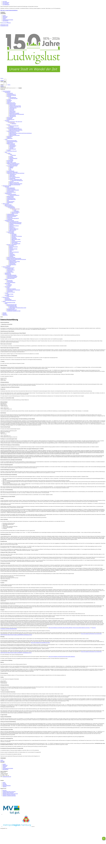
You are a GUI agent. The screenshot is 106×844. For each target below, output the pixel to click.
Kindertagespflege (10, 214)
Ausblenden (3, 12)
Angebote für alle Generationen (15, 223)
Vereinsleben (11, 233)
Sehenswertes (7, 283)
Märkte (6, 279)
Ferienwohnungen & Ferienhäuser (13, 289)
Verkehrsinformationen (13, 164)
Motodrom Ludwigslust (13, 228)
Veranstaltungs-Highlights (12, 276)
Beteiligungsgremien (11, 143)
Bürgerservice (7, 92)
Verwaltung (7, 120)
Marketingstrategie (10, 201)
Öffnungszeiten (10, 117)
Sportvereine (13, 234)
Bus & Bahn (11, 245)
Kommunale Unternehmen (12, 165)
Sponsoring (11, 181)
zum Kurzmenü (6, 3)
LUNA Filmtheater (12, 229)
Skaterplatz (11, 226)
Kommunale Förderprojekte (12, 172)
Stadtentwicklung (8, 193)
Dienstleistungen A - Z (11, 94)
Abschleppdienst (12, 115)
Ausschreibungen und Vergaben (13, 131)
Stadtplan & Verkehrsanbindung (13, 163)
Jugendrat (11, 147)
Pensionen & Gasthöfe (11, 288)
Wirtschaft (7, 186)
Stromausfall (11, 108)
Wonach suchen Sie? (4, 88)
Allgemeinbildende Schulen (12, 215)
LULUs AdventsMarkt (11, 282)
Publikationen (9, 270)
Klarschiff (9, 101)
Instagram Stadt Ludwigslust (8, 792)
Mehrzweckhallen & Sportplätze (15, 222)
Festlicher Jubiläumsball (14, 182)
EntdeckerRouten (10, 296)
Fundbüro (9, 99)
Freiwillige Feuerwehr (11, 257)
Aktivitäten (7, 295)
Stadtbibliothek (8, 273)
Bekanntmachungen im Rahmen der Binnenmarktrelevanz (20, 133)
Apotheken (11, 256)
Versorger (11, 253)
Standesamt (9, 100)
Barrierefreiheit (5, 20)
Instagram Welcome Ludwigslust (9, 794)
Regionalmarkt (10, 281)
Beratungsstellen (12, 260)
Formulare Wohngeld (13, 98)
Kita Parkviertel (12, 207)
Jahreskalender (12, 178)
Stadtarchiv (9, 137)
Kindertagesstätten (10, 206)
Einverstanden (3, 13)
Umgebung (9, 285)
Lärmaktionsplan (10, 197)
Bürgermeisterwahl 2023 (12, 304)
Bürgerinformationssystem (12, 141)
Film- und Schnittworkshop (14, 177)
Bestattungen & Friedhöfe (14, 113)
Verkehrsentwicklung (11, 198)
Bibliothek (5, 790)
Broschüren (13, 155)
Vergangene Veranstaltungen (17, 180)
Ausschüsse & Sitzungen (12, 151)
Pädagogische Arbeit (15, 208)
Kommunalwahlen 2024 (11, 305)
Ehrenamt (9, 265)
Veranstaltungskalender (11, 275)
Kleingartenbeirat (12, 148)
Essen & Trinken (10, 294)
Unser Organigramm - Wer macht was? (14, 121)
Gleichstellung (10, 136)
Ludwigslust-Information (9, 267)
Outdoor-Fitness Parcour (14, 225)
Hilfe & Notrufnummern (11, 103)
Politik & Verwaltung (6, 91)
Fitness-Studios (12, 227)
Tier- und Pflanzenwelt (15, 243)
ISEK (8, 200)
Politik (6, 139)
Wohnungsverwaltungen (14, 252)
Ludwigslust (9, 284)
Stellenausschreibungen (14, 125)
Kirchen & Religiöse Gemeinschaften (14, 258)
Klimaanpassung (8, 299)
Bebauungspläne (10, 196)
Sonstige (13, 240)
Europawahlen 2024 (11, 308)
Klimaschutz (7, 298)
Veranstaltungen (8, 274)
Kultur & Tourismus (6, 266)
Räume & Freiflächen (15, 212)
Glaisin (10, 154)
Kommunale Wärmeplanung (10, 300)
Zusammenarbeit (14, 213)
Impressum (5, 17)
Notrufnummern (12, 104)
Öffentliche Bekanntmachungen (13, 127)
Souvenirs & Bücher (11, 269)
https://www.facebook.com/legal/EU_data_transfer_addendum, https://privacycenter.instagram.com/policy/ (69, 627)
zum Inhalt (5, 1)
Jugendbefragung (12, 174)
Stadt (6, 152)
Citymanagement (10, 191)
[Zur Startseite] (33, 77)
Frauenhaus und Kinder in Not (15, 106)
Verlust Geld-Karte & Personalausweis (16, 114)
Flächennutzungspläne (11, 194)
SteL (10, 168)
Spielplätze (11, 224)
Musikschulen (9, 217)
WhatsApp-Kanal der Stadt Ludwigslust (10, 793)
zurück (1, 760)
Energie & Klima (6, 297)
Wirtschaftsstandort (11, 187)
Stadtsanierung (10, 202)
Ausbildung (11, 126)
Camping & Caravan (11, 291)
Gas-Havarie (11, 110)
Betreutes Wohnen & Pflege (14, 261)
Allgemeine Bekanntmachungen (15, 128)
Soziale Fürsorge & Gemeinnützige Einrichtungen (16, 259)
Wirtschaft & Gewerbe (7, 185)
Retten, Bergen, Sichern (15, 239)
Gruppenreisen (10, 290)
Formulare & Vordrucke (11, 95)
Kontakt (4, 15)
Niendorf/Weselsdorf (13, 158)
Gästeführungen (10, 268)
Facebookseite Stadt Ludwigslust (9, 791)
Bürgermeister (12, 122)
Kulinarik (6, 293)
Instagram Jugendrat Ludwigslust (9, 795)
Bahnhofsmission (12, 264)
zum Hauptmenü (6, 2)
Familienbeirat (12, 144)
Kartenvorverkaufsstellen (12, 277)
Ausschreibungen (12, 132)
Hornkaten (11, 157)
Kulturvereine (14, 235)
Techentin (11, 159)
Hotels (8, 287)
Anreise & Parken (10, 272)
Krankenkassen (12, 255)
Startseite (4, 312)
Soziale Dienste (14, 242)
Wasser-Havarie (12, 111)
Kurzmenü (5, 313)
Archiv (6, 303)
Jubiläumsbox (12, 175)
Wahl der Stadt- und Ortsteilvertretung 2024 (17, 307)
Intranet (4, 18)
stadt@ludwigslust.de (7, 776)
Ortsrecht (9, 150)
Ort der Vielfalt (10, 161)
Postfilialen (11, 249)
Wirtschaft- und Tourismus (16, 236)
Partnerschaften (10, 160)
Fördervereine (14, 238)
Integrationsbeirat (12, 145)
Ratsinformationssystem (12, 140)
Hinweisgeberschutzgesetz (8, 19)
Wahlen (4, 301)
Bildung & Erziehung (9, 205)
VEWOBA (11, 167)
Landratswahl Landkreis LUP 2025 (13, 310)
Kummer (11, 156)
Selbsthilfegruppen (13, 262)
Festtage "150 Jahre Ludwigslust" (15, 183)
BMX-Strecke (11, 230)
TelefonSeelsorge (12, 116)
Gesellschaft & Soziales (9, 220)
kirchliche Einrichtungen (16, 241)
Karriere (8, 124)
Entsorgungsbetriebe (13, 248)
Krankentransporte (12, 107)
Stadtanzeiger (9, 138)
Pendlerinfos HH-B (10, 119)
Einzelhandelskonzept (11, 199)
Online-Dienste (10, 93)
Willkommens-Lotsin (11, 102)
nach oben (2, 761)
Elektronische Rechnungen (14, 135)
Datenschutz (5, 16)
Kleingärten (13, 237)
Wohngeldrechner (12, 97)
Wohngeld (9, 96)
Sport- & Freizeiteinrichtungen (12, 221)
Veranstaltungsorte (10, 278)
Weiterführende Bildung (11, 216)
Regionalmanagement (11, 192)
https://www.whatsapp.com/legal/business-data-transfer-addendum (61, 656)
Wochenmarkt (9, 280)
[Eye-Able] (5, 80)
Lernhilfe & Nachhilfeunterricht (13, 218)
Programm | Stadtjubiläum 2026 (15, 179)
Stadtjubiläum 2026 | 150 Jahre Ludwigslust (15, 173)
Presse (10, 250)
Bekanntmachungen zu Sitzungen (15, 130)
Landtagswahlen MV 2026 (10, 302)
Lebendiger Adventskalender (14, 184)
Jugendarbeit (9, 219)
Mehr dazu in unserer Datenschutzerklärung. (9, 10)
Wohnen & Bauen (8, 204)
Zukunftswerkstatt (10, 171)
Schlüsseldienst (12, 112)
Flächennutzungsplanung (14, 195)
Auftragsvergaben (12, 134)
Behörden (11, 247)
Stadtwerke (11, 166)
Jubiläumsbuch (12, 176)
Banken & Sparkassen (13, 246)
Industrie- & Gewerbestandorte (13, 189)
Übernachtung (7, 286)
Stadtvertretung (10, 142)
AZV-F (10, 169)
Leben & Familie (6, 203)
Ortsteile (8, 153)
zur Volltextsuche (6, 4)
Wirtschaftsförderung (11, 188)
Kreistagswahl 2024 (13, 306)
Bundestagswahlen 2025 (12, 309)
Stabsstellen (13, 123)
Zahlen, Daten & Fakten (11, 162)
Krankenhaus (11, 254)
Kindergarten (16, 211)
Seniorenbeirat (12, 146)
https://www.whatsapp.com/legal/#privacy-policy (40, 642)
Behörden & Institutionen (12, 244)
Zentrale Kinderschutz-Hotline (15, 105)
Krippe (15, 209)
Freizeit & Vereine (10, 232)
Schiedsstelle (9, 118)
